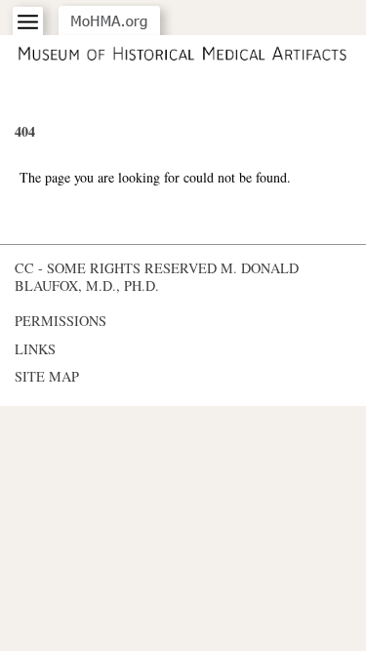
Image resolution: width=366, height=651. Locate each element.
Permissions (60, 320)
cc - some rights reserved (116, 268)
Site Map (47, 376)
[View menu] (28, 22)
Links (35, 349)
